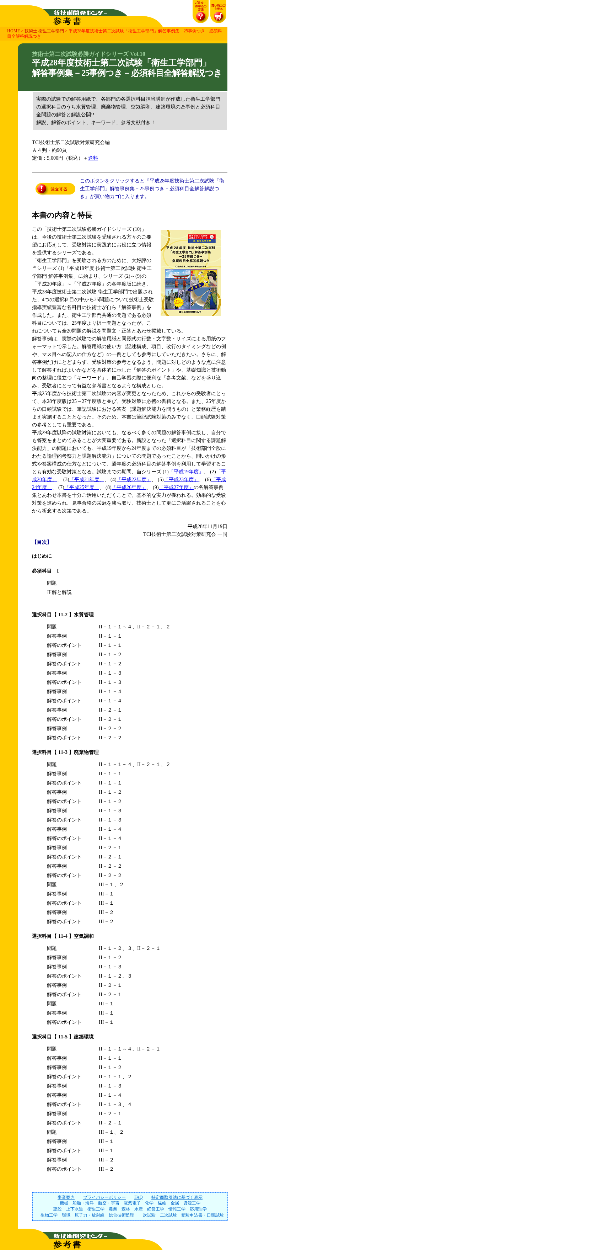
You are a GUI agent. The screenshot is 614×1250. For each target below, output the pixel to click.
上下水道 (74, 1209)
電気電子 (132, 1203)
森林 (126, 1209)
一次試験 (147, 1215)
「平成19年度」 (186, 471)
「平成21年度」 (86, 479)
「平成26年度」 (129, 487)
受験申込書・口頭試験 (202, 1215)
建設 (57, 1209)
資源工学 (191, 1203)
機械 (64, 1203)
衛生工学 (95, 1209)
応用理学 (198, 1209)
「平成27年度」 (176, 487)
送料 (93, 158)
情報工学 (176, 1209)
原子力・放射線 (89, 1215)
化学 (149, 1203)
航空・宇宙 (108, 1203)
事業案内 (66, 1197)
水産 (138, 1209)
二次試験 (168, 1215)
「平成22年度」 (134, 479)
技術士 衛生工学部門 (43, 30)
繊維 (162, 1203)
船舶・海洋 (83, 1203)
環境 (66, 1215)
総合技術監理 (121, 1215)
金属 (175, 1203)
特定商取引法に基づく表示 (177, 1197)
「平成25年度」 (81, 487)
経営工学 (155, 1209)
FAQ (138, 1197)
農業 (113, 1209)
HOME (13, 30)
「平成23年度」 (181, 479)
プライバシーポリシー (104, 1197)
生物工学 (49, 1215)
